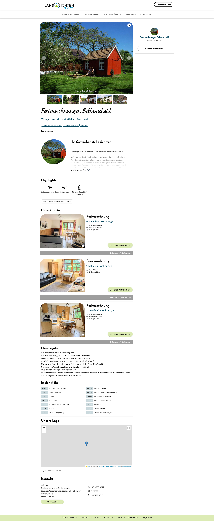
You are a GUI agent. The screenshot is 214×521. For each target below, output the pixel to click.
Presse (97, 517)
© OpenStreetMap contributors (112, 466)
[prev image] (44, 58)
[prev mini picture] (42, 99)
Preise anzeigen (154, 48)
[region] (86, 446)
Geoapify (101, 466)
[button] (86, 444)
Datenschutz (132, 517)
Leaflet (89, 466)
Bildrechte (109, 517)
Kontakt (145, 14)
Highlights (92, 14)
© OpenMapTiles (126, 466)
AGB (120, 517)
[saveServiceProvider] (129, 25)
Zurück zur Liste (164, 4)
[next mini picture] (130, 99)
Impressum (147, 517)
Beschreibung (71, 14)
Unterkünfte (112, 14)
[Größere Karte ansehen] (129, 428)
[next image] (129, 58)
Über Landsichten (70, 517)
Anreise (131, 14)
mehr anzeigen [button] (78, 169)
